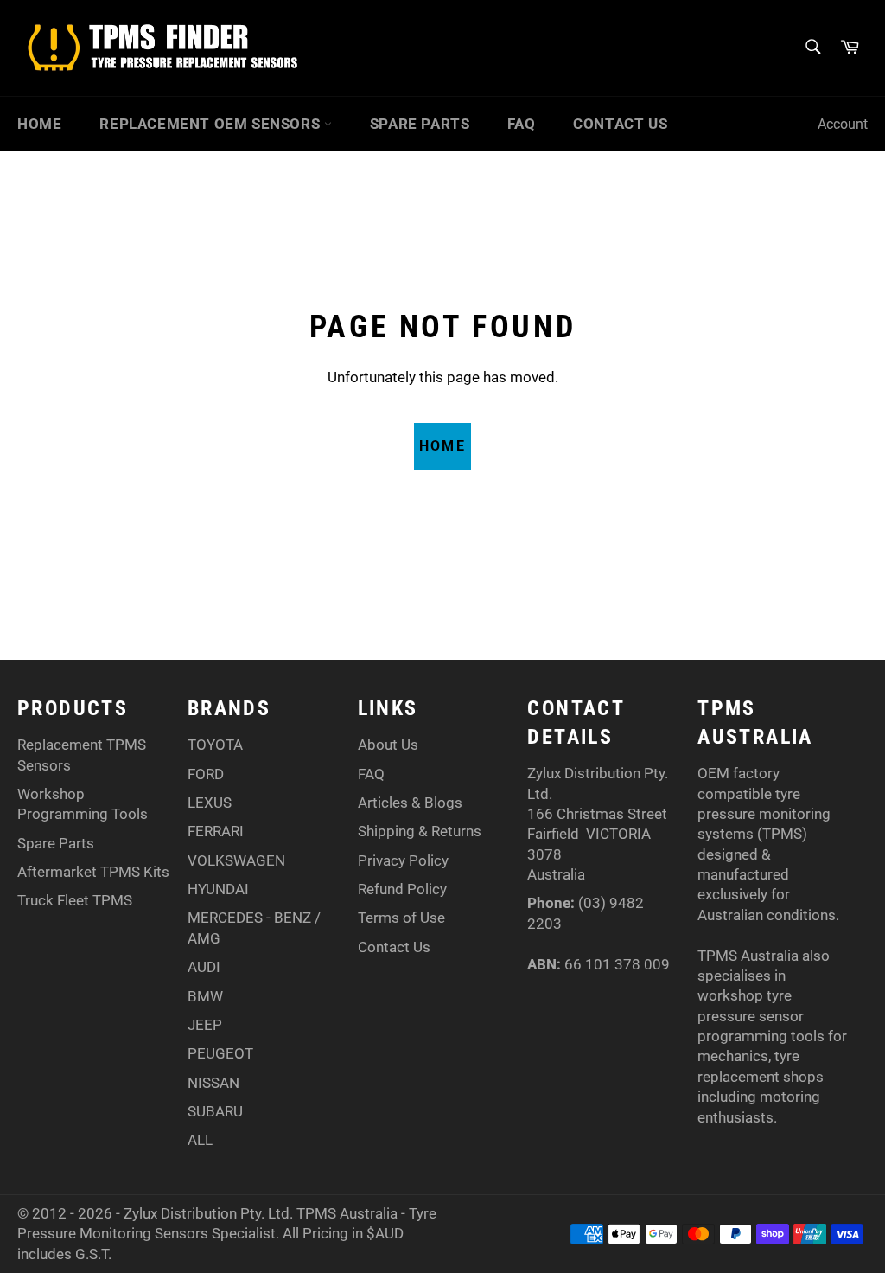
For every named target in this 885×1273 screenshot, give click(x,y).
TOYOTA (215, 744)
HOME (443, 446)
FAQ (521, 123)
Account (843, 124)
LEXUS (210, 802)
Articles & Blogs (410, 802)
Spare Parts (420, 123)
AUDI (204, 967)
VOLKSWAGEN (236, 860)
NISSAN (213, 1082)
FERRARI (216, 831)
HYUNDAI (218, 889)
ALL (200, 1139)
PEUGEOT (220, 1053)
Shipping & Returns (419, 831)
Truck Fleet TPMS (74, 900)
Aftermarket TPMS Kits (93, 871)
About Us (388, 744)
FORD (206, 774)
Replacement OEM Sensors (211, 123)
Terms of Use (401, 917)
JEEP (205, 1024)
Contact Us (620, 123)
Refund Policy (402, 889)
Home (39, 123)
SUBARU (215, 1111)
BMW (205, 996)
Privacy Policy (403, 860)
